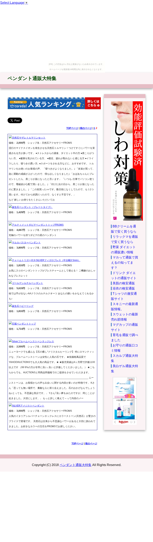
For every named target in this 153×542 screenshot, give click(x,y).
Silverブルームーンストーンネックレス (33, 341)
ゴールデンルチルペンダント (27, 283)
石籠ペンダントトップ (24, 323)
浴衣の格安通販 (124, 288)
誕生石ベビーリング (22, 306)
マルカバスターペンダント (26, 242)
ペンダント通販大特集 (32, 78)
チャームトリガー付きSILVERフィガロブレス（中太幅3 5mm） (46, 260)
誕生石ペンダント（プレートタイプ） (32, 207)
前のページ (86, 128)
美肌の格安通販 (124, 283)
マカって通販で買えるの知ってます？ (124, 262)
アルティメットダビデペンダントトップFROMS (38, 224)
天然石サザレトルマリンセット (28, 137)
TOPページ (72, 128)
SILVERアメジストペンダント (28, 405)
